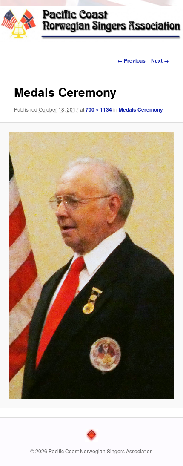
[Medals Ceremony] (91, 265)
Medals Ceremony (141, 109)
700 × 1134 (99, 109)
